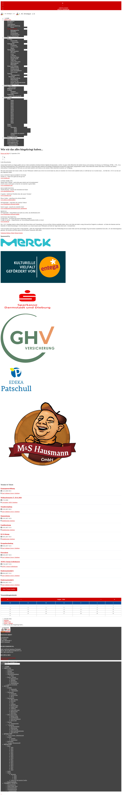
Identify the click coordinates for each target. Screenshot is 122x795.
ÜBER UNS (7, 20)
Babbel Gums (15, 67)
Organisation (14, 93)
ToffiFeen (13, 60)
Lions (12, 54)
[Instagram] (62, 5)
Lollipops (13, 55)
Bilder (9, 99)
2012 (12, 120)
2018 (12, 111)
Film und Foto (15, 84)
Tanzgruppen (11, 49)
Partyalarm (4, 552)
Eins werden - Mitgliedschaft (12, 87)
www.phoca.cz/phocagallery (8, 199)
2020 (12, 108)
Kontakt (9, 90)
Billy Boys (14, 64)
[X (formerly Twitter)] (4, 158)
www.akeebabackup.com (7, 191)
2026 (12, 100)
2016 (12, 114)
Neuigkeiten (10, 21)
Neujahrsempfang (6, 507)
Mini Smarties (15, 51)
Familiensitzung (6, 525)
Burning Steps (15, 57)
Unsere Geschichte (13, 36)
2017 (12, 112)
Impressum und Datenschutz (8, 658)
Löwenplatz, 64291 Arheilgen (9, 502)
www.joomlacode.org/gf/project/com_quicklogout (14, 208)
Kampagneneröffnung (8, 488)
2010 (12, 123)
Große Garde (14, 58)
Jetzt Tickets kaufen (9, 589)
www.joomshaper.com (6, 185)
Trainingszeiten (15, 75)
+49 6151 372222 (63, 8)
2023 (12, 105)
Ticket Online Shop (13, 141)
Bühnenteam (14, 79)
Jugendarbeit (11, 24)
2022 (12, 106)
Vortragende (11, 43)
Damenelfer (14, 40)
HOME (7, 18)
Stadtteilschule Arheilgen (8, 520)
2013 (12, 118)
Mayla (12, 48)
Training (9, 73)
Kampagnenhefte (12, 136)
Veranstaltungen (12, 139)
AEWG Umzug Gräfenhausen (10, 561)
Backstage (12, 76)
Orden (9, 124)
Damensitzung (5, 516)
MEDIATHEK (8, 97)
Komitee (9, 39)
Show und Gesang (12, 66)
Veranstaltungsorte (12, 144)
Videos (9, 126)
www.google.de (5, 221)
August (59, 599)
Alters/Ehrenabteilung (13, 26)
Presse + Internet (12, 29)
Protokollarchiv (15, 35)
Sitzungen (14, 127)
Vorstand (10, 23)
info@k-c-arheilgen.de (63, 9)
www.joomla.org (5, 178)
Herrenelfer (15, 42)
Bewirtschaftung (15, 78)
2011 (12, 121)
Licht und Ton (15, 81)
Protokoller (14, 45)
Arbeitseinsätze (13, 145)
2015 (12, 115)
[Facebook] (62, 2)
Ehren (12, 27)
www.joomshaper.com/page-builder (10, 204)
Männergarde (15, 63)
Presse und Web (5, 153)
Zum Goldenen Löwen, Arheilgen (11, 493)
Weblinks (13, 32)
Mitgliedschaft (4, 659)
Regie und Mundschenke (18, 82)
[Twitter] (62, 3)
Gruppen (13, 91)
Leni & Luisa (14, 46)
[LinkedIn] (4, 159)
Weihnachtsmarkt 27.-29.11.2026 (11, 497)
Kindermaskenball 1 (7, 571)
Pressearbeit (14, 33)
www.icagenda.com (6, 195)
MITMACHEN (8, 85)
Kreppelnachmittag (7, 543)
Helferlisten (10, 94)
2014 (12, 117)
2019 (12, 109)
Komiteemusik (15, 69)
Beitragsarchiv (15, 30)
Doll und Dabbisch (16, 70)
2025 (12, 102)
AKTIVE (6, 38)
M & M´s (13, 52)
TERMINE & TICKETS (10, 138)
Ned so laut (14, 72)
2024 (12, 103)
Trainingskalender (12, 142)
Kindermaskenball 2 (7, 580)
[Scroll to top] (1, 793)
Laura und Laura (15, 61)
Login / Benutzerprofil (15, 96)
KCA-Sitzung (5, 534)
